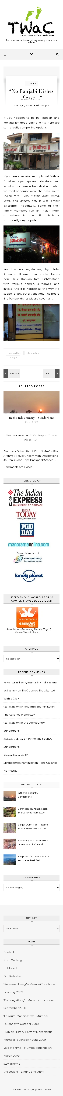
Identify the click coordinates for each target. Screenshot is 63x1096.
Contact (9, 952)
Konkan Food (14, 353)
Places (31, 83)
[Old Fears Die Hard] (11, 373)
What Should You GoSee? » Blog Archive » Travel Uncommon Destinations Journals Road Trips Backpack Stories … (31, 456)
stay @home (12, 1063)
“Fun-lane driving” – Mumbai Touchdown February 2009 (30, 988)
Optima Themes (42, 1089)
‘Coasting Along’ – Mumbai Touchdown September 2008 (29, 1004)
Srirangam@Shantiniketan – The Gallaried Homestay (33, 810)
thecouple (43, 105)
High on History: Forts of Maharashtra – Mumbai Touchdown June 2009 (29, 1035)
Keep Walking (13, 960)
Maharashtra (33, 353)
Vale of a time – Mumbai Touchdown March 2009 (28, 1051)
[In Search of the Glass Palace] (51, 373)
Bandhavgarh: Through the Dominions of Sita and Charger (33, 843)
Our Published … (14, 976)
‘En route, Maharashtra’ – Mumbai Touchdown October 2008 (26, 1019)
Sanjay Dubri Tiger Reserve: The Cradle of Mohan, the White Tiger (33, 827)
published (10, 968)
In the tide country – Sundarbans (31, 418)
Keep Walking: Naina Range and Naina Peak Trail (33, 858)
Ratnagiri (13, 357)
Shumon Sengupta (14, 754)
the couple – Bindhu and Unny (24, 1071)
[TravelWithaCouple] (31, 21)
